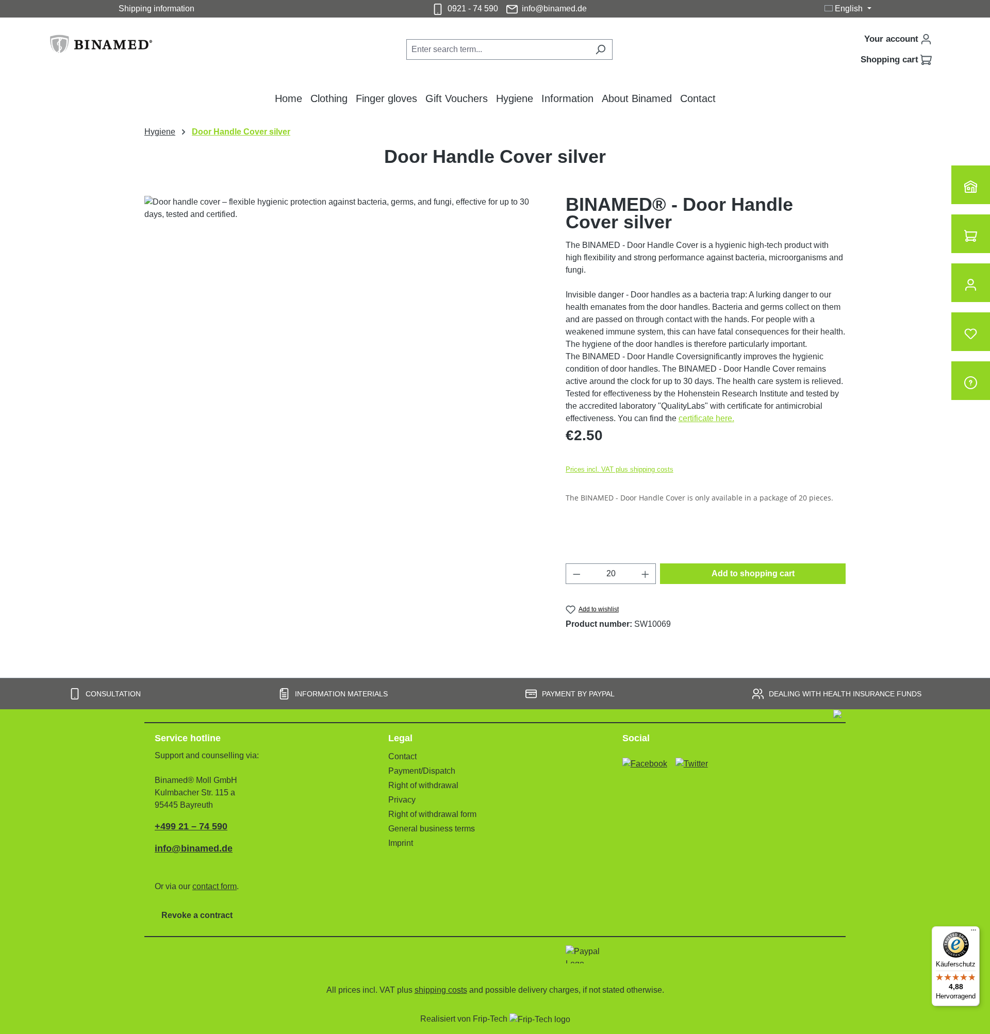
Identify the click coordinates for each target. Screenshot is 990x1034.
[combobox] (497, 49)
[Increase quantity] (645, 573)
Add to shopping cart (753, 573)
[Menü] (973, 932)
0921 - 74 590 (473, 8)
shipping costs (441, 990)
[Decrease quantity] (576, 573)
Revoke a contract (197, 915)
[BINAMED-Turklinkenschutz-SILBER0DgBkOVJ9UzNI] (344, 307)
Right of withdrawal (423, 785)
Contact (402, 756)
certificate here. (706, 418)
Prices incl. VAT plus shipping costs (619, 469)
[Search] (600, 49)
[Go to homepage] (108, 47)
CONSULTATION (113, 694)
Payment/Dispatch (421, 770)
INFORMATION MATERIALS (341, 694)
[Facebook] (644, 759)
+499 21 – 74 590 (191, 826)
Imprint (400, 843)
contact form (214, 886)
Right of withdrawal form (432, 814)
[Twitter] (691, 759)
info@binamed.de (554, 8)
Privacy (402, 799)
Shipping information (156, 8)
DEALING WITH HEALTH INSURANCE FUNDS (845, 694)
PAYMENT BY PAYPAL (578, 694)
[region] (344, 307)
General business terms (431, 828)
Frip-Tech (491, 1018)
